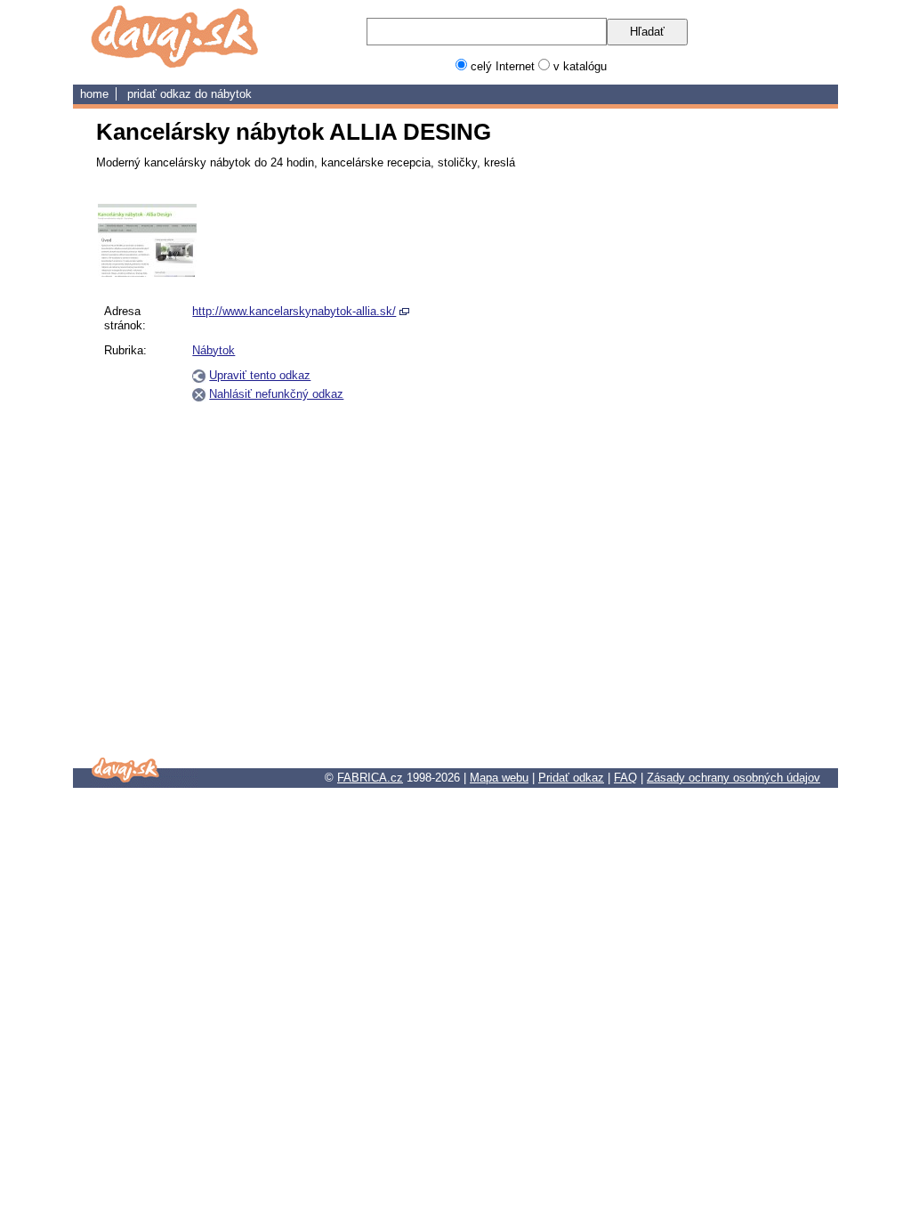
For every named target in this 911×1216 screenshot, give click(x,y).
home (94, 94)
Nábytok (231, 94)
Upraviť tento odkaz (259, 375)
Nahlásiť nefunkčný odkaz (276, 394)
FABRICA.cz (370, 777)
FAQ (625, 777)
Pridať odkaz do (169, 94)
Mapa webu (499, 777)
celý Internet (503, 66)
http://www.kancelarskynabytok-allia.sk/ (294, 311)
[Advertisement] (729, 471)
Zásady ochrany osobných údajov (733, 777)
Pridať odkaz (571, 777)
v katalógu (580, 66)
